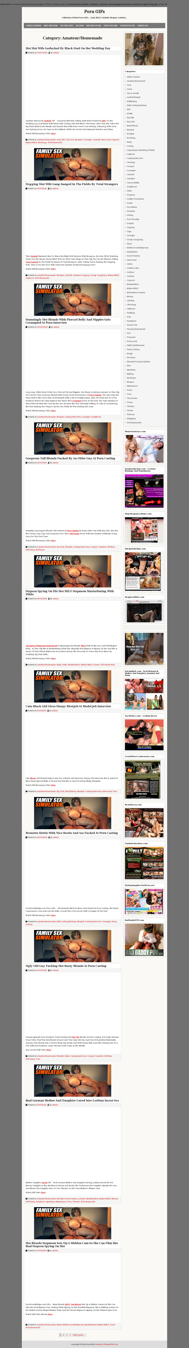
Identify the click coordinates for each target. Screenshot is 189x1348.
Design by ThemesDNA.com (106, 1344)
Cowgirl (93, 547)
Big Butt (60, 1199)
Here (53, 133)
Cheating (131, 162)
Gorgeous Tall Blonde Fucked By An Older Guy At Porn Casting (70, 458)
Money (115, 1199)
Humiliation (132, 252)
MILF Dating (80, 25)
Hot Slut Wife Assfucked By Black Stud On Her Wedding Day (68, 48)
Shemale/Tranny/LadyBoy (138, 362)
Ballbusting (132, 101)
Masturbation (74, 665)
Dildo (64, 665)
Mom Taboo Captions (93, 25)
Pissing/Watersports (136, 329)
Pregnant (131, 337)
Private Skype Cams (111, 25)
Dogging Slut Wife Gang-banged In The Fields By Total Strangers (72, 184)
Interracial (105, 140)
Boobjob (130, 134)
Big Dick (70, 140)
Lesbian (81, 1199)
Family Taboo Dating (51, 25)
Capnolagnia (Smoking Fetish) (140, 150)
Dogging (86, 275)
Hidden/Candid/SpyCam (73, 1325)
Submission (60, 1202)
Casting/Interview (73, 417)
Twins (130, 402)
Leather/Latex (133, 268)
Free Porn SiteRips (66, 25)
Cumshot (77, 275)
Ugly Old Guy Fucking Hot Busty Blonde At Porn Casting (66, 966)
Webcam (131, 414)
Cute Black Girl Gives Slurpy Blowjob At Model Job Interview (68, 706)
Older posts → (79, 1335)
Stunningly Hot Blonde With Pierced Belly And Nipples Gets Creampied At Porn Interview (68, 321)
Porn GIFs (94, 11)
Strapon (130, 382)
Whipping (131, 418)
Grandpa (131, 235)
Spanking (50, 1202)
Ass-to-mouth (133, 93)
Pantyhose (40, 1202)
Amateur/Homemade (46, 140)
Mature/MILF (31, 142)
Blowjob (78, 140)
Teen (114, 791)
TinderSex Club (142, 25)
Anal (59, 140)
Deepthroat (96, 417)
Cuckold (96, 140)
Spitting (130, 374)
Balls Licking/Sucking (66, 921)
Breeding (131, 138)
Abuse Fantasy (133, 77)
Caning (130, 146)
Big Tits (75, 1037)
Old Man (111, 547)
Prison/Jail (132, 341)
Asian (129, 89)
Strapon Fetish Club (127, 25)
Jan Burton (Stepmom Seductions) (41, 646)
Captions (131, 154)
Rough (130, 353)
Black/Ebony (70, 791)
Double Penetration (135, 199)
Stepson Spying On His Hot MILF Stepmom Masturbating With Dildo (70, 592)
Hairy (129, 244)
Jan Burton (76, 1304)
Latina (130, 264)
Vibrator (76, 1202)
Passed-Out (132, 325)
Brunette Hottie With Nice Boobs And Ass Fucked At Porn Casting (72, 833)
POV (129, 333)
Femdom (131, 211)
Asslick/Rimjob (133, 97)
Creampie (87, 140)
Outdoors (30, 278)
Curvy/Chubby (133, 183)
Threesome (132, 398)
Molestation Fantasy (136, 292)
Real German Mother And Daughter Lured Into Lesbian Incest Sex (72, 1100)
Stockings (42, 142)
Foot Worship (133, 219)
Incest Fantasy (70, 1199)
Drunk (130, 203)
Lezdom (130, 276)
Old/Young (30, 550)
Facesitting (132, 207)
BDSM (129, 114)
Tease (112, 1325)
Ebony (33, 778)
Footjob (130, 223)
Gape (129, 231)
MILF (83, 646)
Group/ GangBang (99, 275)
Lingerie (115, 140)
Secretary (131, 357)
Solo (129, 366)
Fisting (130, 215)
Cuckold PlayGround (33, 25)
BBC (63, 140)
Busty (59, 665)
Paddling (131, 313)
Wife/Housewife (55, 142)
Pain (129, 317)
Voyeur (96, 665)
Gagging (131, 227)
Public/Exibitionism (136, 345)
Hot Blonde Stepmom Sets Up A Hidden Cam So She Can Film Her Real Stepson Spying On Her (72, 1244)
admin (56, 53)
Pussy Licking (133, 349)
